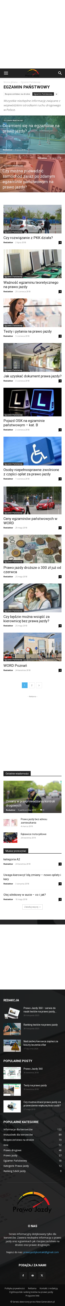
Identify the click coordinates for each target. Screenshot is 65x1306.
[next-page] (39, 685)
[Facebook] (23, 1275)
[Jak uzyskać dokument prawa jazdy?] (32, 357)
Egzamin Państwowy (43, 94)
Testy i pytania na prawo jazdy (27, 331)
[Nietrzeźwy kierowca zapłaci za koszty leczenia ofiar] (12, 1046)
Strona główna (10, 82)
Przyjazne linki (32, 1295)
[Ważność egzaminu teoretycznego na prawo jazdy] (32, 263)
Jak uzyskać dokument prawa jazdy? (32, 376)
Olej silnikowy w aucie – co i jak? (24, 894)
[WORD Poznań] (32, 647)
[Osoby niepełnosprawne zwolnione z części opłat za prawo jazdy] (32, 451)
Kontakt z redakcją (49, 1288)
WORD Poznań (15, 665)
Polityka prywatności (15, 1288)
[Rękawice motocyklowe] (10, 837)
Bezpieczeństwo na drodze (17, 94)
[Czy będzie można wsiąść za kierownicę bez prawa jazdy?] (32, 598)
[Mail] (32, 1275)
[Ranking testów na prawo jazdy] (12, 1029)
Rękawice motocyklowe (33, 834)
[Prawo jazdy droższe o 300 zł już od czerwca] (32, 549)
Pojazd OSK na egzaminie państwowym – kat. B (24, 423)
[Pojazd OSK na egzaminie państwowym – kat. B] (32, 402)
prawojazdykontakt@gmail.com (41, 1252)
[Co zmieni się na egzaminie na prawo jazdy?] (32, 143)
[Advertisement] (32, 34)
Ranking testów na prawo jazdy (41, 1024)
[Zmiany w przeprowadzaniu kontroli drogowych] (32, 797)
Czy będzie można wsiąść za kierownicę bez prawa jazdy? (26, 619)
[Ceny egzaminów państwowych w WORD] (32, 500)
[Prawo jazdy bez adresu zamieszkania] (10, 822)
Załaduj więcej (31, 906)
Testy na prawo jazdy (35, 1085)
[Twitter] (41, 1275)
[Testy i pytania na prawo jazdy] (32, 312)
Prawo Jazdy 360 (33, 1068)
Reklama (32, 1288)
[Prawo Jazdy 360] (12, 1073)
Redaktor (7, 149)
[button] (5, 73)
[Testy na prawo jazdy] (12, 1090)
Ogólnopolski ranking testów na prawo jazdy (31, 1292)
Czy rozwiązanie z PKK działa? (28, 238)
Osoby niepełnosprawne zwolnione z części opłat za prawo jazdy (31, 472)
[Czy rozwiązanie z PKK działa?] (32, 219)
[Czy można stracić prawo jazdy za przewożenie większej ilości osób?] (12, 1106)
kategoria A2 (11, 859)
